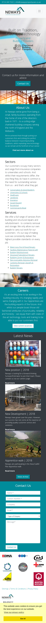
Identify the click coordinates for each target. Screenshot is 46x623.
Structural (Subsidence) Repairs (22, 255)
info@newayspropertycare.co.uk (28, 2)
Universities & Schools (18, 192)
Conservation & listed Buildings (22, 190)
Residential (14, 205)
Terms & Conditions (18, 589)
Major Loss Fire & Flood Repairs (22, 247)
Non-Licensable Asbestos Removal (23, 260)
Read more (10, 383)
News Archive (23, 477)
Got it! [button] (23, 619)
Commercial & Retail (18, 208)
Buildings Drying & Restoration (22, 257)
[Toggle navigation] (39, 11)
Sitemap (5, 589)
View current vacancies (23, 326)
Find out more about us (23, 150)
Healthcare (14, 195)
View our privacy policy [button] (14, 612)
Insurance (14, 200)
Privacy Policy (33, 589)
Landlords (14, 197)
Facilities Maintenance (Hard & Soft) (24, 250)
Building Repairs (16, 268)
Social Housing (16, 203)
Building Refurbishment (19, 252)
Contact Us (23, 83)
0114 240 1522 (8, 2)
